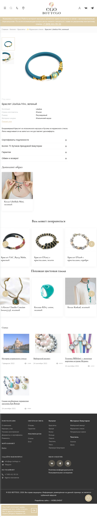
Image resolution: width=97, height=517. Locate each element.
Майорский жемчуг (41, 358)
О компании (6, 425)
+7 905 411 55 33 (11, 474)
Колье (51, 432)
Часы (51, 445)
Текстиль (52, 441)
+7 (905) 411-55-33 (52, 24)
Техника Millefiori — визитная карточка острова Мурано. (78, 359)
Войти (4, 448)
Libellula (39, 109)
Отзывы (31, 425)
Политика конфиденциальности (60, 470)
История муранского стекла (14, 358)
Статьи (30, 438)
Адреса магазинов (12, 478)
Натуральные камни (78, 432)
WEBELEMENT (56, 500)
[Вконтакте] (85, 8)
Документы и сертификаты (12, 435)
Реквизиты (6, 438)
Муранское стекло (36, 29)
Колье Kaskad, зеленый (79, 307)
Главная (5, 29)
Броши (51, 429)
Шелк (72, 445)
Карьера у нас (7, 429)
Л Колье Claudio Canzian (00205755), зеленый (13, 309)
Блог (30, 442)
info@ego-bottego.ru (12, 461)
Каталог (13, 29)
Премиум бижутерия (57, 448)
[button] (5, 244)
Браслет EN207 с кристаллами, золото (44, 259)
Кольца (51, 435)
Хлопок (73, 442)
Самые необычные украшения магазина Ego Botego (15, 402)
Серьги (51, 438)
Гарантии (31, 429)
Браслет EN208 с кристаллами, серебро (78, 259)
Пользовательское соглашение (60, 473)
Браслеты (21, 29)
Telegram (8, 465)
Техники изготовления (10, 432)
